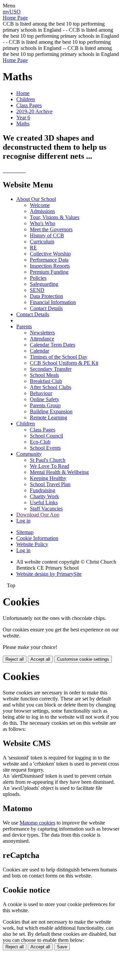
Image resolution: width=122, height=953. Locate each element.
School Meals (44, 375)
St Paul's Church (47, 460)
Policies (38, 278)
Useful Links (44, 502)
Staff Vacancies (46, 508)
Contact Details (46, 308)
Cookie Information (37, 538)
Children (25, 99)
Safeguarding (44, 284)
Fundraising (42, 490)
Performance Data (49, 260)
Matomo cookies (37, 823)
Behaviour (41, 393)
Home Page (15, 18)
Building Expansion (51, 411)
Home (22, 93)
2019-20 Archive (34, 111)
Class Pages (29, 105)
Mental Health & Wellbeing (59, 472)
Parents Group (45, 405)
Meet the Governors (51, 229)
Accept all (40, 659)
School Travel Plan (50, 484)
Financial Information (53, 302)
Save (62, 946)
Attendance (42, 338)
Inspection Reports (50, 266)
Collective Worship (50, 254)
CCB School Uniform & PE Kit (64, 363)
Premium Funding (49, 272)
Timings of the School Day (58, 357)
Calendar (39, 351)
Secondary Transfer (51, 369)
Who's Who (42, 223)
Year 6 (23, 117)
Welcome (40, 205)
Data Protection (46, 296)
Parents (24, 326)
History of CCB (47, 235)
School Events (45, 448)
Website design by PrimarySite (49, 574)
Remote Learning (48, 417)
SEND (37, 290)
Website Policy (32, 544)
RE (33, 247)
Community (29, 454)
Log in (23, 521)
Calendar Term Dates (52, 345)
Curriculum (42, 241)
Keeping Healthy (48, 478)
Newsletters (42, 332)
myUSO (12, 11)
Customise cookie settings (83, 659)
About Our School (36, 199)
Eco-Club (40, 442)
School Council (46, 436)
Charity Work (44, 496)
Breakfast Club (46, 381)
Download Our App (37, 514)
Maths (22, 123)
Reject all (14, 659)
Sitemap (25, 532)
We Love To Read (49, 466)
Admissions (42, 211)
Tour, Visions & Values (54, 217)
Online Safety (44, 399)
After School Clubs (50, 387)
